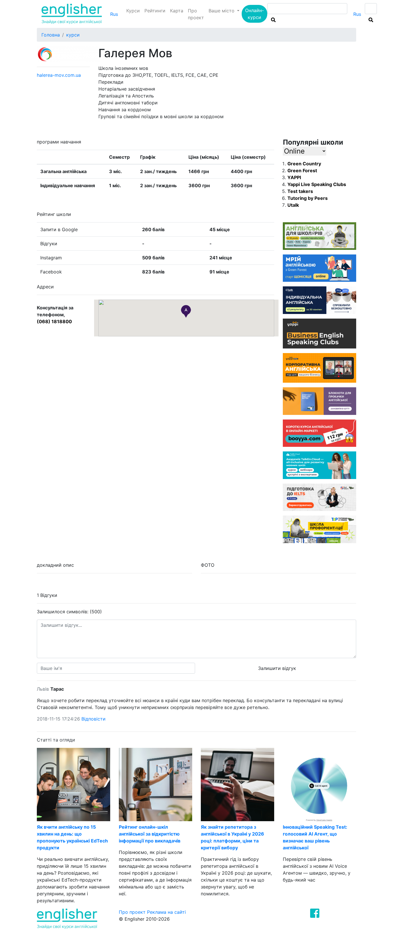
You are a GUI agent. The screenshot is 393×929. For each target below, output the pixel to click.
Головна (50, 35)
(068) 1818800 (54, 321)
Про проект (196, 14)
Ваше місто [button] (222, 11)
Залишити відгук (277, 668)
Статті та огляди (56, 740)
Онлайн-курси (254, 13)
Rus (114, 14)
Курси (133, 11)
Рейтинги (154, 11)
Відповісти (93, 719)
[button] (186, 311)
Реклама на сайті (166, 912)
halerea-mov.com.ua (59, 75)
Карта (176, 11)
